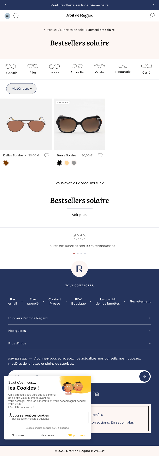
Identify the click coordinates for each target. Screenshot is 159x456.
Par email (12, 301)
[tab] (74, 253)
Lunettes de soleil (72, 30)
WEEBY (99, 451)
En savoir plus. (123, 422)
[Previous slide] (7, 5)
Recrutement (140, 301)
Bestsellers (62, 102)
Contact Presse (54, 301)
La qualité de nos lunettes (108, 301)
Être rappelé (33, 301)
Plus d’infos (17, 343)
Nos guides (17, 331)
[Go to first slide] (152, 5)
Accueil (52, 30)
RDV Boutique (78, 301)
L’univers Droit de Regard (28, 318)
